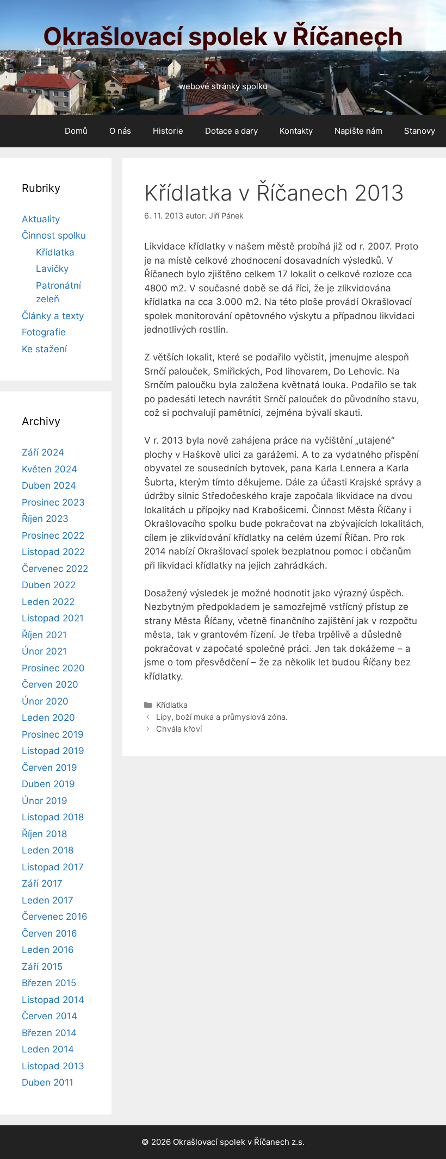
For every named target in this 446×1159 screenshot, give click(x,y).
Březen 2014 (49, 1032)
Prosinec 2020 (53, 668)
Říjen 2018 (44, 833)
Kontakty (296, 131)
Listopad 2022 (53, 551)
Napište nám (358, 131)
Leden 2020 (48, 717)
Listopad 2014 (53, 999)
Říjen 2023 (45, 518)
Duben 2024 (49, 485)
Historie (168, 131)
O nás (120, 131)
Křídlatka (172, 704)
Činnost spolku (54, 235)
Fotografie (44, 332)
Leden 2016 (48, 949)
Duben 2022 (49, 585)
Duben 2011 (47, 1082)
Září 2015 (42, 966)
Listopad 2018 (53, 817)
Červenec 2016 (55, 916)
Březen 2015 (49, 982)
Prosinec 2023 (53, 502)
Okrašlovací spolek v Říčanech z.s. (223, 50)
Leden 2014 (48, 1049)
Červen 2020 (50, 684)
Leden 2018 (47, 850)
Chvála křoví (179, 728)
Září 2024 (43, 452)
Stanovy (419, 131)
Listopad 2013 (53, 1066)
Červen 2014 (49, 1016)
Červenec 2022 (55, 568)
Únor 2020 (45, 701)
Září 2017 (42, 883)
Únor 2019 (44, 800)
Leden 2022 (48, 601)
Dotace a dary (231, 131)
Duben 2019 (48, 783)
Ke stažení (44, 349)
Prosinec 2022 (53, 535)
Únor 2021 (44, 651)
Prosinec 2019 (53, 734)
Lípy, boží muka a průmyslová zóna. (222, 716)
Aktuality (41, 219)
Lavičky (52, 268)
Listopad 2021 (53, 618)
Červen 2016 (49, 933)
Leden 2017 (47, 900)
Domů (76, 131)
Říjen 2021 (44, 635)
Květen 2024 (49, 469)
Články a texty (53, 315)
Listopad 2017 (53, 867)
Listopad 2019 (53, 750)
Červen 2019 (49, 767)
